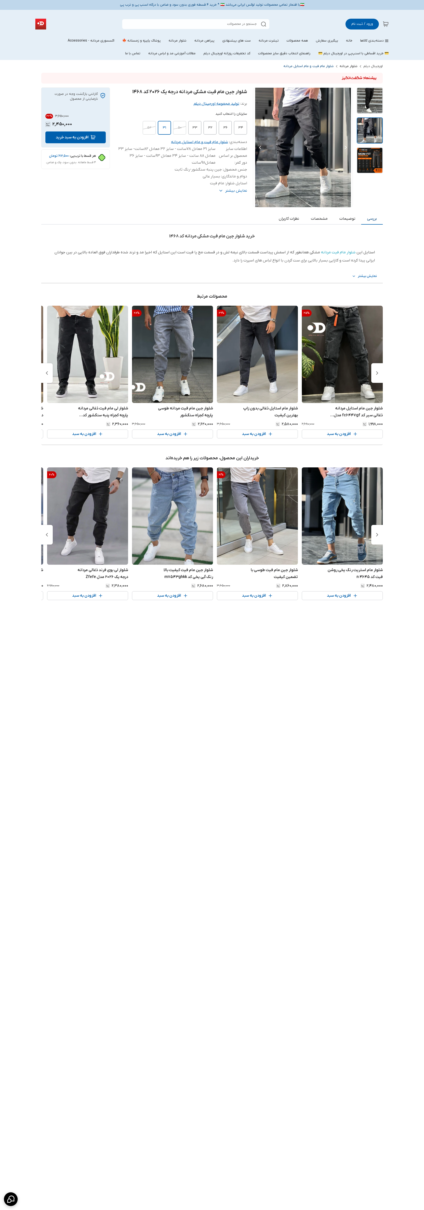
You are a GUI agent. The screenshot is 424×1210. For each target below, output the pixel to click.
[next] (47, 373)
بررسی (372, 218)
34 (240, 127)
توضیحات (347, 218)
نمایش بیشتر (367, 276)
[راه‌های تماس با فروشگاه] (11, 1199)
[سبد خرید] (386, 24)
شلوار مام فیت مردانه (338, 252)
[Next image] (346, 147)
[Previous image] (260, 147)
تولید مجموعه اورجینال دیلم (216, 103)
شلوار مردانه (349, 66)
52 (149, 127)
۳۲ (210, 127)
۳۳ (194, 127)
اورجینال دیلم (373, 66)
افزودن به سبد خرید (72, 137)
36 (225, 127)
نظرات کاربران (289, 218)
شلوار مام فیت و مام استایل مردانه (308, 66)
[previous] (377, 373)
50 (180, 127)
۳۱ (164, 127)
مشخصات (319, 218)
